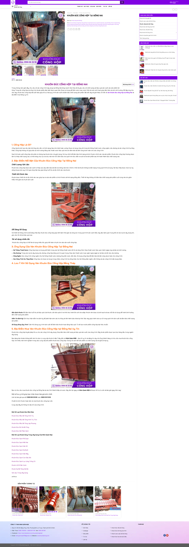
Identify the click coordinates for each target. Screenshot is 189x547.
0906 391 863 (42, 530)
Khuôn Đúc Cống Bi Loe (45, 515)
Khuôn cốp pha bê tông (146, 24)
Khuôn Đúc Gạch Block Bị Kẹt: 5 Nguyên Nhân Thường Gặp (159, 100)
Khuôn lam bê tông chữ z (146, 32)
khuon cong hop (81, 24)
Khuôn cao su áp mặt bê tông (147, 21)
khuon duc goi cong (90, 24)
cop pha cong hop (100, 22)
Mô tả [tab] (13, 80)
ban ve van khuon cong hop (75, 22)
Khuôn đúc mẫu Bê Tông (146, 29)
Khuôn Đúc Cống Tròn (17, 515)
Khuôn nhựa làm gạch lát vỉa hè (148, 35)
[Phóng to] (13, 62)
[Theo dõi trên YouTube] (167, 535)
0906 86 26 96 (31, 530)
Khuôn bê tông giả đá (145, 18)
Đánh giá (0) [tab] (19, 80)
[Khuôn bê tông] (18, 2)
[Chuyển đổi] (176, 32)
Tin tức (105, 6)
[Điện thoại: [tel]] (174, 2)
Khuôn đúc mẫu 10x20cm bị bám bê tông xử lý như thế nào (159, 86)
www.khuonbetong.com (43, 535)
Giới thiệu (86, 6)
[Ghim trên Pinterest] (76, 29)
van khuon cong (81, 25)
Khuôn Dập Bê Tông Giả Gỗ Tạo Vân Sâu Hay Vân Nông (158, 90)
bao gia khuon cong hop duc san (89, 22)
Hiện (133, 84)
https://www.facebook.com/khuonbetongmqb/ (30, 533)
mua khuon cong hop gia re (108, 24)
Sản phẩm (98, 6)
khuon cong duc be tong (72, 24)
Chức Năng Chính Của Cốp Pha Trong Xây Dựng (106, 515)
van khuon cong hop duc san (100, 25)
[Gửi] (122, 2)
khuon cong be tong (115, 22)
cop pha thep (108, 22)
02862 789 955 (22, 530)
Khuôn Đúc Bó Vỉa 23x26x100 (75, 515)
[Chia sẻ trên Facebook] (68, 29)
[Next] (62, 38)
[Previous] (14, 38)
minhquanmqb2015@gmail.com (23, 535)
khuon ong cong (98, 24)
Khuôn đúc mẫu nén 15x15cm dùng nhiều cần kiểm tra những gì (160, 81)
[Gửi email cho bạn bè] (73, 29)
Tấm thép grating (144, 38)
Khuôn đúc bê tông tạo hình (147, 27)
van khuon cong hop (89, 25)
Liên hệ (110, 6)
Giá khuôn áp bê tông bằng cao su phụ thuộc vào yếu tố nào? (160, 95)
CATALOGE (92, 6)
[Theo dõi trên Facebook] (164, 535)
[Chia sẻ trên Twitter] (71, 29)
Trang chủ (80, 6)
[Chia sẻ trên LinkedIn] (79, 29)
